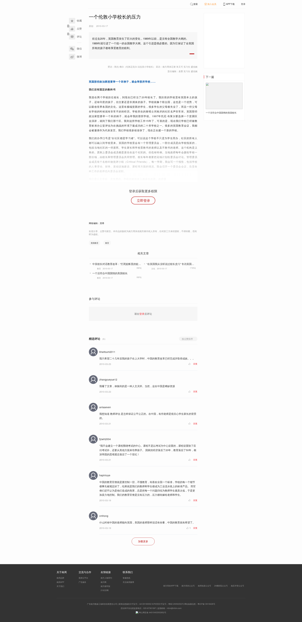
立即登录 (143, 200)
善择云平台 (83, 577)
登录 (243, 4)
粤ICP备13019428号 (206, 604)
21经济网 (105, 590)
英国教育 (94, 243)
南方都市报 (105, 586)
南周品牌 (60, 577)
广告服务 (82, 582)
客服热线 (126, 577)
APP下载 (230, 4)
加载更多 (143, 541)
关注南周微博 (128, 582)
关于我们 (60, 586)
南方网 (103, 582)
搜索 (195, 4)
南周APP (60, 582)
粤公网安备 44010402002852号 (152, 612)
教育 (107, 243)
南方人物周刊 (106, 577)
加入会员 (211, 4)
